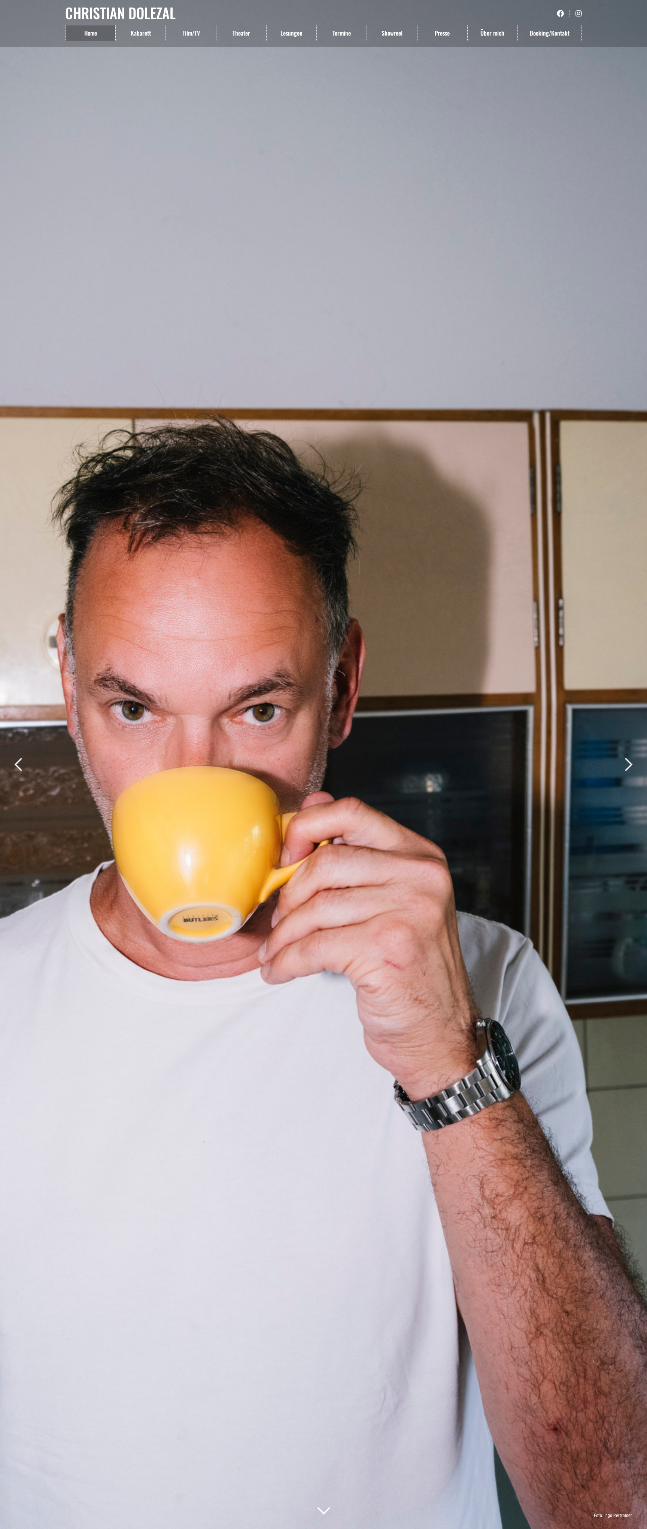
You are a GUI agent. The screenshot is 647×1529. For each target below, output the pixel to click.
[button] (18, 764)
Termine (341, 32)
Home (90, 32)
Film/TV (191, 32)
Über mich (492, 32)
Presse (442, 32)
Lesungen (291, 32)
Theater (241, 32)
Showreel (392, 32)
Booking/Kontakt (549, 32)
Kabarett (141, 32)
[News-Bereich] (323, 1510)
